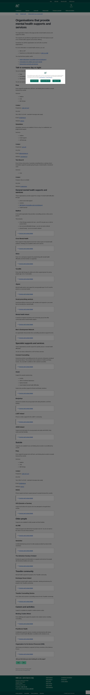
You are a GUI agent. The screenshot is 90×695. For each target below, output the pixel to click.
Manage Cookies (56, 80)
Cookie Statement (42, 77)
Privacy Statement (49, 77)
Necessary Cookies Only (45, 80)
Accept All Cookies (34, 80)
